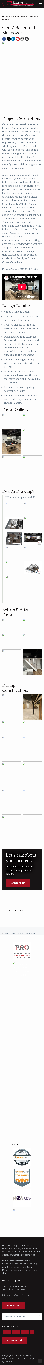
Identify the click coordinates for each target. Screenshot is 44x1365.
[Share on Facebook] (4, 39)
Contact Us (18, 882)
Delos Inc (9, 1361)
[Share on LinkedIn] (13, 39)
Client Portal (14, 1340)
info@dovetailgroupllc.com (15, 1295)
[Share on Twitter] (9, 39)
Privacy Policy (16, 1358)
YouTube (23, 1332)
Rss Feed (5, 1332)
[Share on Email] (27, 39)
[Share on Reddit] (22, 39)
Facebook (14, 1332)
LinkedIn (18, 1332)
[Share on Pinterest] (18, 39)
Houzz (27, 1332)
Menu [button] (37, 4)
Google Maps (32, 1332)
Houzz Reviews (14, 909)
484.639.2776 (13, 1305)
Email (9, 1332)
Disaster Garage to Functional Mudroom (20, 933)
